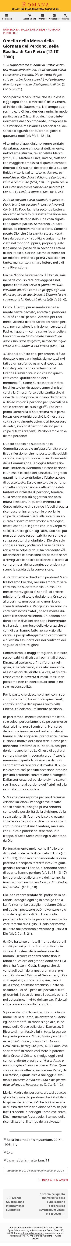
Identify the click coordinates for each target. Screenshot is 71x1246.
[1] (20, 381)
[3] (63, 549)
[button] (7, 16)
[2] (45, 406)
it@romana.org (17, 1235)
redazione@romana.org (32, 1233)
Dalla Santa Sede (33, 29)
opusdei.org (23, 1230)
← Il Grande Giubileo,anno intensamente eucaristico (15, 1203)
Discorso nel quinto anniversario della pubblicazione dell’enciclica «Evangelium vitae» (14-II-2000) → (52, 1203)
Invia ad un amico (55, 1180)
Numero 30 (11, 29)
